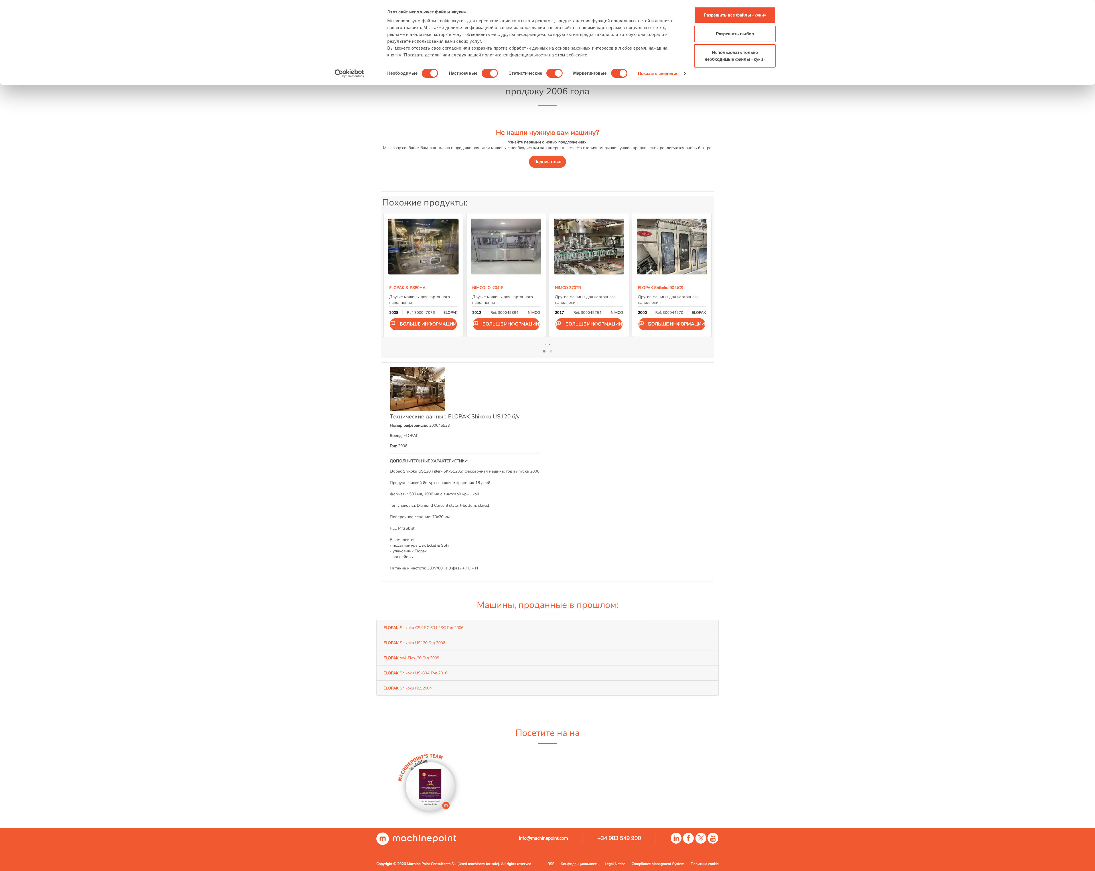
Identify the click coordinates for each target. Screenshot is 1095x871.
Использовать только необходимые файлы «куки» (735, 56)
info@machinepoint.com (543, 838)
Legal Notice (615, 863)
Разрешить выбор (735, 33)
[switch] (490, 73)
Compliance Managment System (658, 863)
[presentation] (545, 344)
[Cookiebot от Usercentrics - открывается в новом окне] (349, 73)
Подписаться (547, 161)
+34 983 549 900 (619, 838)
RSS (551, 863)
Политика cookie (705, 863)
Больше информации (428, 324)
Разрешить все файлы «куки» (735, 15)
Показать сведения (658, 73)
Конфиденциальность (580, 863)
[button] (544, 351)
